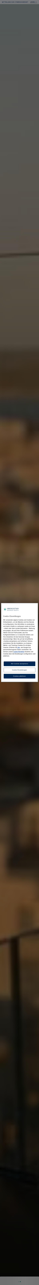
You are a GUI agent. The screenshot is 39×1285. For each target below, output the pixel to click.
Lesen (32, 2)
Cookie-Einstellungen (19, 670)
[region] (19, 642)
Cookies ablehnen (19, 676)
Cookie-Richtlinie (18, 651)
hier (19, 647)
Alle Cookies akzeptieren (19, 663)
